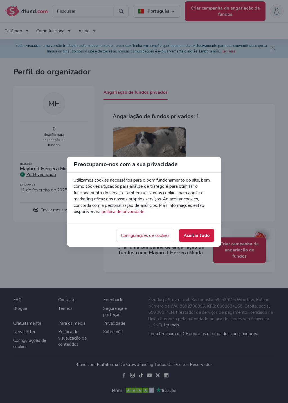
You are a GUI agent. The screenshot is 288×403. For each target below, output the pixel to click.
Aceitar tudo (197, 235)
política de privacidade (123, 211)
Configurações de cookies (145, 235)
